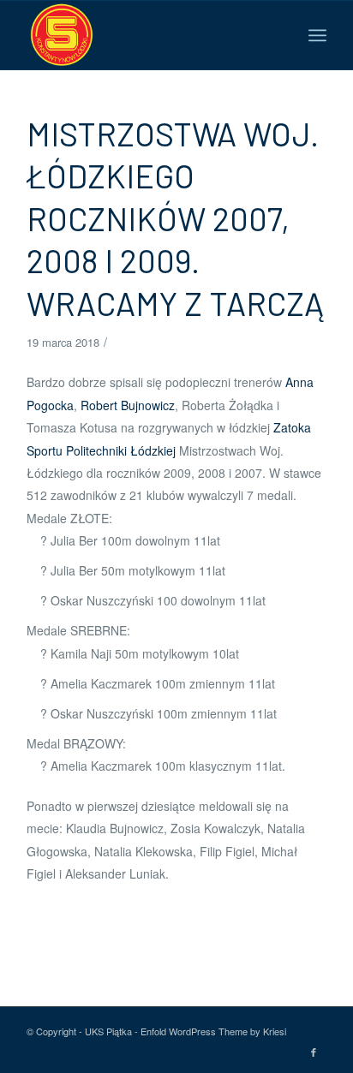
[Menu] (317, 35)
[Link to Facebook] (313, 1051)
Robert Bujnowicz (128, 405)
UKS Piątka (108, 1031)
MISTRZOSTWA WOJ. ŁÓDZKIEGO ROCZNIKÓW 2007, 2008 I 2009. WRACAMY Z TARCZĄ (175, 218)
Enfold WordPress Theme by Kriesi (213, 1031)
